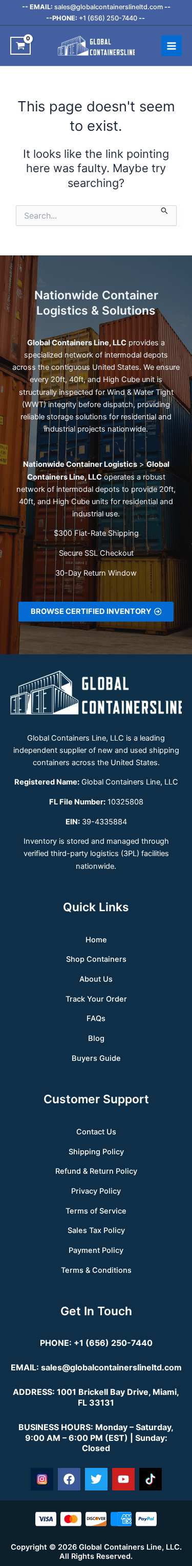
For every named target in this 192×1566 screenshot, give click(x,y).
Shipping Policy (96, 1151)
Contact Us (96, 1131)
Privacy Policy (96, 1191)
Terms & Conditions (96, 1270)
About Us (96, 979)
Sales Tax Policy (96, 1230)
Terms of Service (96, 1211)
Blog (96, 1038)
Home (96, 939)
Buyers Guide (96, 1058)
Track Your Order (96, 999)
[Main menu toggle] (171, 45)
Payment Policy (96, 1250)
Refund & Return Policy (96, 1171)
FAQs (96, 1018)
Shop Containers (96, 959)
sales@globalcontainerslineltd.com (108, 7)
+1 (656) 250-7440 (108, 18)
